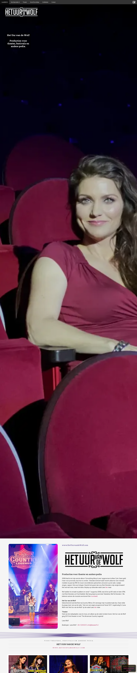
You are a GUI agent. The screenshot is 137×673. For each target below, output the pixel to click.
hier (106, 587)
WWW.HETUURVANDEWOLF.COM (69, 648)
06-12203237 (82, 625)
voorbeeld (94, 596)
